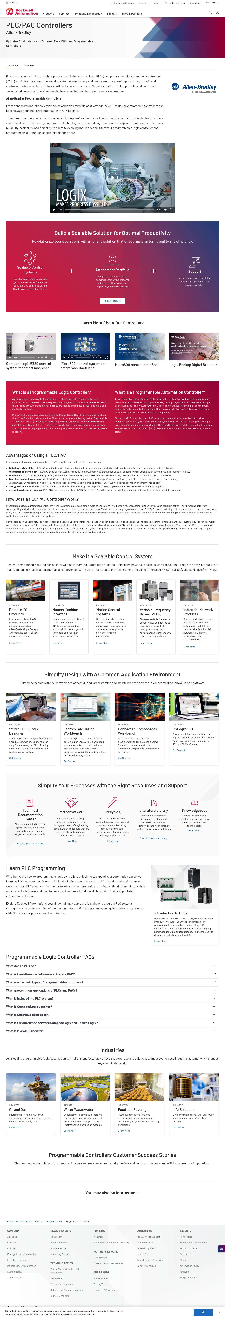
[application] (112, 178)
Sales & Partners (132, 13)
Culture (11, 1248)
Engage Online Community (21, 1254)
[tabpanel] (112, 639)
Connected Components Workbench (134, 695)
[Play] (54, 209)
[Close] (219, 1312)
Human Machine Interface (63, 581)
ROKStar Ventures (146, 1266)
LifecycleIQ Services (104, 1290)
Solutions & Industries (88, 13)
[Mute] (165, 209)
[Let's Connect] (221, 1248)
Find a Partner (100, 1257)
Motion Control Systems (106, 581)
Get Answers (195, 830)
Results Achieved (189, 1248)
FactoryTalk (99, 1284)
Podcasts (184, 1272)
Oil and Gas (12, 1075)
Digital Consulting (59, 1296)
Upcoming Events (59, 1254)
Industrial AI (56, 1278)
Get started (112, 841)
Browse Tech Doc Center (30, 843)
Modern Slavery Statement (21, 1266)
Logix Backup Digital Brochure (185, 334)
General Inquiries (146, 1248)
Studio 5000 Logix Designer (21, 695)
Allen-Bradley (100, 1278)
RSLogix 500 (176, 695)
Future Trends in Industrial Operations (64, 1271)
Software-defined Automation (66, 1290)
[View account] (217, 13)
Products (48, 13)
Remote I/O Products (17, 581)
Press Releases (58, 1242)
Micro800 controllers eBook (129, 334)
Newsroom (56, 1237)
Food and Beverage (125, 1075)
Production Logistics (61, 1284)
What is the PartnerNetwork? (108, 1263)
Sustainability (14, 1272)
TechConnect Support (148, 1237)
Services (64, 13)
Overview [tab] (13, 65)
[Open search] (210, 13)
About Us (12, 1237)
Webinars (98, 1237)
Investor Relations (17, 1260)
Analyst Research (189, 1277)
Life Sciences (176, 1075)
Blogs (183, 1260)
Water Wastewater (71, 1075)
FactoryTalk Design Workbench (77, 695)
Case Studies (187, 1254)
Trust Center (14, 1277)
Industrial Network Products (195, 581)
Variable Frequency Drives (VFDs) (154, 581)
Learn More (71, 841)
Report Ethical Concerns (150, 1260)
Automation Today (189, 1266)
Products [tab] (29, 65)
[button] (112, 178)
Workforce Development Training (111, 1242)
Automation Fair (59, 1248)
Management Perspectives (194, 1242)
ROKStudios (186, 1237)
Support (112, 13)
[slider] (109, 209)
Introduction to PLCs (162, 867)
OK (203, 1312)
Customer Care (145, 1242)
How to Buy (142, 1254)
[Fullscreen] (171, 209)
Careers (11, 1242)
